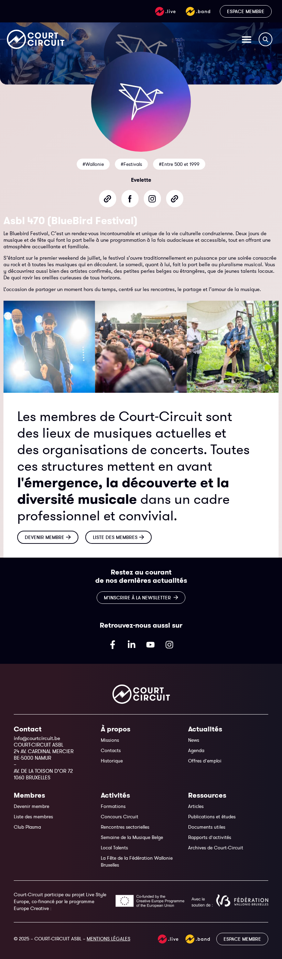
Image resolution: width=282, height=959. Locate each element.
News (193, 740)
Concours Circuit (119, 816)
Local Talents (114, 848)
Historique (112, 761)
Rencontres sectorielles (125, 827)
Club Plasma (27, 827)
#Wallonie (93, 164)
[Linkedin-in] (131, 644)
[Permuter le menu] (246, 39)
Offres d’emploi (204, 761)
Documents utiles (206, 827)
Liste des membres (33, 816)
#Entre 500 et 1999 (179, 164)
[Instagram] (169, 644)
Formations (113, 806)
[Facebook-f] (112, 644)
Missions (110, 740)
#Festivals (131, 164)
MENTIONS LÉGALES (108, 939)
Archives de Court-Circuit (215, 848)
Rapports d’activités (209, 837)
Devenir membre (31, 806)
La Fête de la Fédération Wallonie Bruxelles (137, 861)
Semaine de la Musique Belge (132, 837)
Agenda (196, 750)
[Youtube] (150, 644)
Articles (196, 806)
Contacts (111, 750)
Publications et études (212, 816)
